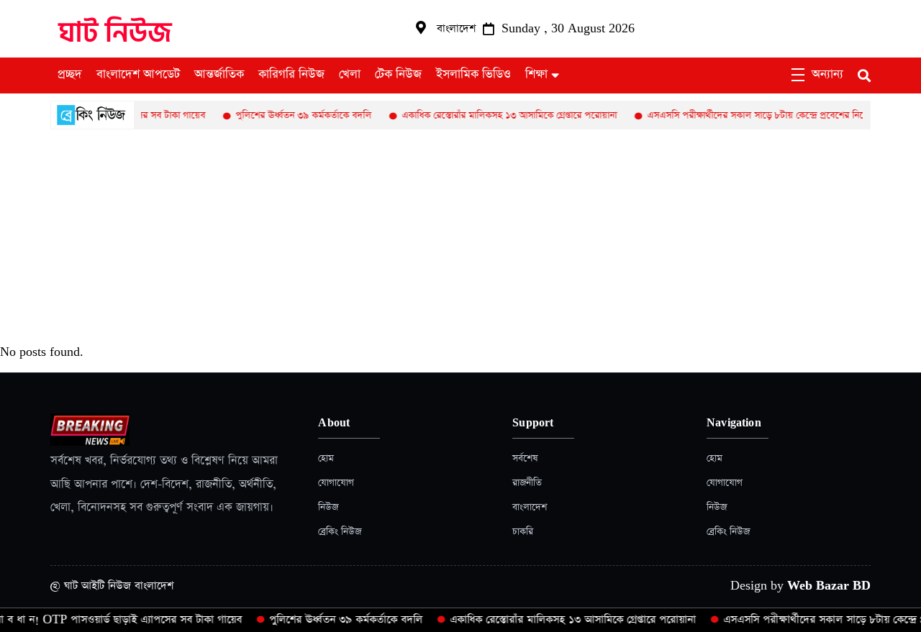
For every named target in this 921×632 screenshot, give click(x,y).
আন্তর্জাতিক (219, 75)
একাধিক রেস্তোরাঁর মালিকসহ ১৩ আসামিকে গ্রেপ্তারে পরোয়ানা (498, 115)
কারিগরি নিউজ (291, 75)
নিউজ (328, 507)
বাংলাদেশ (529, 507)
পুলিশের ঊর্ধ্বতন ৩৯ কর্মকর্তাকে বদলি (292, 115)
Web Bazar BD (829, 585)
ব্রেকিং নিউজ (339, 532)
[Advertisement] (460, 237)
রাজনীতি (527, 483)
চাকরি (522, 532)
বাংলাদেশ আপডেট (138, 75)
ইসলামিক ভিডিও (473, 75)
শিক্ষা (536, 75)
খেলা (349, 75)
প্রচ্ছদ (70, 75)
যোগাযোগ (336, 483)
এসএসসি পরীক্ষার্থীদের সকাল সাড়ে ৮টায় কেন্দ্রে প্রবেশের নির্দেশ (749, 115)
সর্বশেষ (524, 458)
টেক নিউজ (398, 75)
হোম (326, 458)
